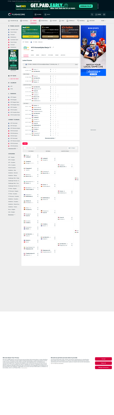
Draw (56, 55)
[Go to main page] (17, 14)
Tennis (27, 42)
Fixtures (50, 55)
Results (43, 55)
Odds (32, 55)
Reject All (103, 363)
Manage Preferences (103, 367)
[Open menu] (104, 14)
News (37, 55)
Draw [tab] (25, 143)
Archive (63, 55)
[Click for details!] (50, 70)
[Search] (92, 14)
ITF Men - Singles (38, 42)
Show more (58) (12, 148)
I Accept (103, 359)
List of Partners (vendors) (57, 363)
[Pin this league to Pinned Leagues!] (53, 47)
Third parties (24, 367)
